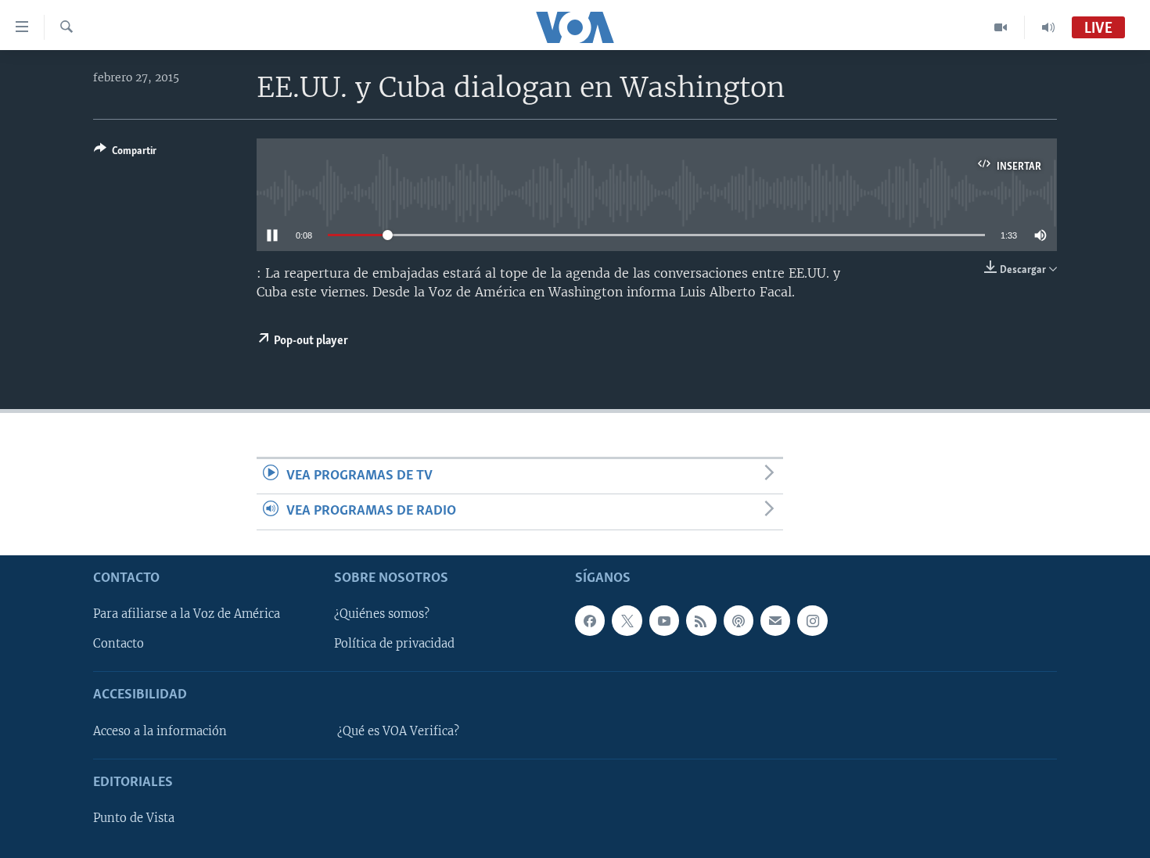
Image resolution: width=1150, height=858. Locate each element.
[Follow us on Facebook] (590, 620)
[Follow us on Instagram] (812, 620)
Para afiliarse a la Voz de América (186, 614)
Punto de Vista (133, 818)
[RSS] (701, 620)
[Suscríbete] (775, 620)
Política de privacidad (394, 644)
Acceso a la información (160, 730)
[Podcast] (738, 620)
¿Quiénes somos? (381, 614)
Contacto (118, 644)
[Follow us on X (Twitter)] (626, 620)
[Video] (1001, 27)
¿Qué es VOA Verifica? (398, 730)
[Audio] (1048, 27)
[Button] (125, 153)
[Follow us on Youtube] (664, 620)
